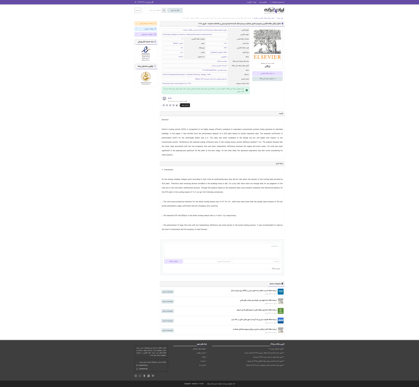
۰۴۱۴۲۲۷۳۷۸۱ (143, 365)
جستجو (137, 10)
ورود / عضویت (251, 2)
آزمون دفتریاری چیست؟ (276, 349)
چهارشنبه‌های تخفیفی (199, 349)
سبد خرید (174, 10)
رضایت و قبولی (201, 353)
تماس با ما (202, 365)
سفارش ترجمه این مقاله (267, 79)
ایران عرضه (280, 18)
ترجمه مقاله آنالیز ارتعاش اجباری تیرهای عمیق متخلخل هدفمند (255, 329)
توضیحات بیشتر (168, 292)
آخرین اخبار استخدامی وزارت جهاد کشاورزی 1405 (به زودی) (265, 361)
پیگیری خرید (263, 2)
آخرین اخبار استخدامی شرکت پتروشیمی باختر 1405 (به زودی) (264, 365)
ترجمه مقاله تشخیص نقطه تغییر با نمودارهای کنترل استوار (257, 310)
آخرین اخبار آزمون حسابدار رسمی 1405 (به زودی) (268, 357)
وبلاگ (203, 357)
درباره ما (203, 361)
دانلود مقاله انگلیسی (266, 73)
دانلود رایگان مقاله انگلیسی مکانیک (264, 18)
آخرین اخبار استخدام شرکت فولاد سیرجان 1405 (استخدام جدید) (264, 353)
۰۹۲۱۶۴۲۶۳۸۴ (143, 369)
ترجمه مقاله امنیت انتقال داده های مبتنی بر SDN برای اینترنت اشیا (254, 290)
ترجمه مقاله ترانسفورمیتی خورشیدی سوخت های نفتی (258, 300)
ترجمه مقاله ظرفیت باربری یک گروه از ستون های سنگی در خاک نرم (254, 319)
